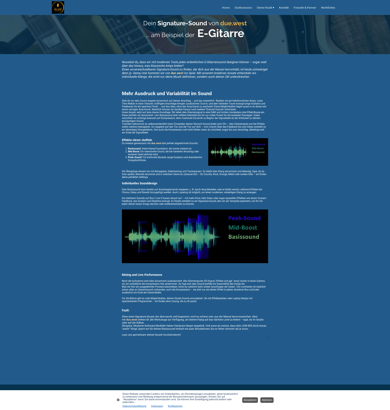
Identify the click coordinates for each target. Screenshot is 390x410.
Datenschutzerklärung (134, 406)
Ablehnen (267, 400)
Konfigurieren (175, 406)
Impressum (157, 406)
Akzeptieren (250, 400)
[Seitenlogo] (58, 7)
